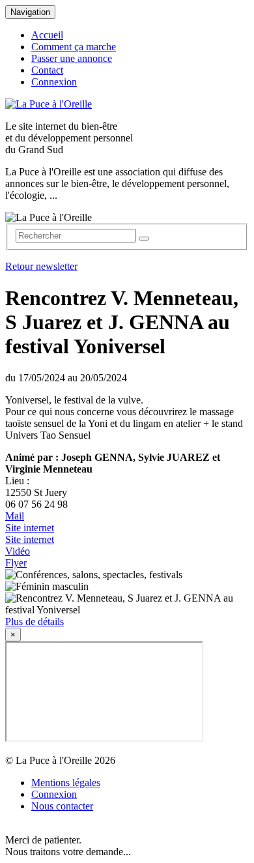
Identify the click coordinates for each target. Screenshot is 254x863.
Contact (47, 70)
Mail (14, 515)
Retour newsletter (41, 266)
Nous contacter (62, 806)
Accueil (47, 34)
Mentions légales (65, 782)
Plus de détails (34, 621)
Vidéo (17, 551)
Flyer (16, 562)
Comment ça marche (73, 46)
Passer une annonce (71, 58)
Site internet (29, 527)
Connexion (54, 81)
